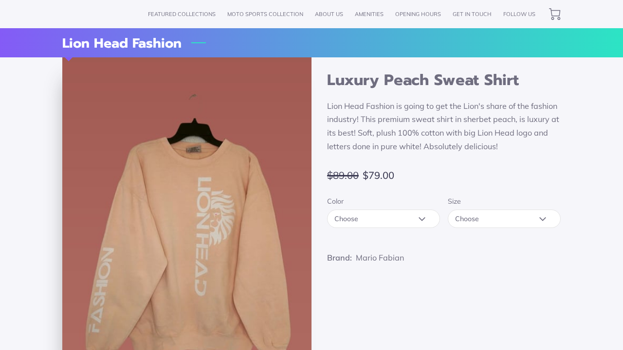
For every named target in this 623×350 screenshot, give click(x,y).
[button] (383, 219)
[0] (555, 14)
